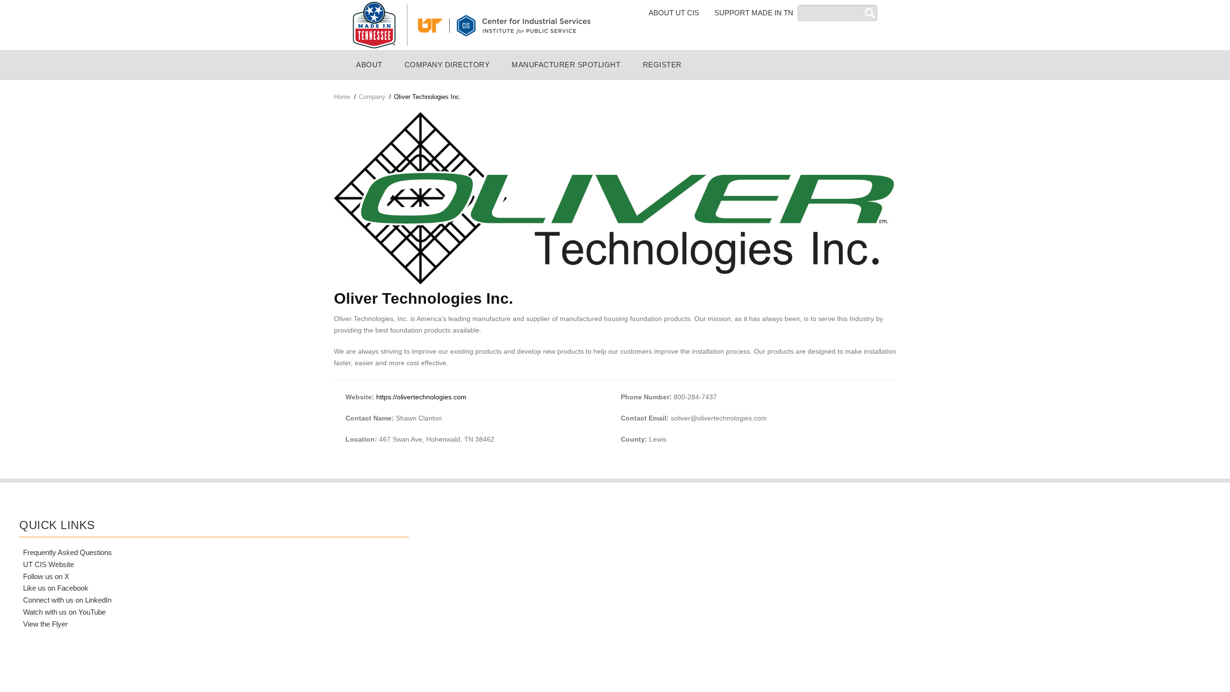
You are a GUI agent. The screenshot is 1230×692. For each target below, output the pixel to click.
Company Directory (447, 65)
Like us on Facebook (55, 588)
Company (372, 96)
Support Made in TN (753, 13)
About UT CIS (674, 13)
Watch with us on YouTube (64, 612)
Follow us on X (46, 576)
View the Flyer (45, 624)
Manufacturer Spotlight (566, 65)
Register (662, 65)
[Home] (471, 24)
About (369, 65)
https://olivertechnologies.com (421, 397)
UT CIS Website (48, 564)
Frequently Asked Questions (67, 552)
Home (342, 96)
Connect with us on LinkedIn (67, 600)
